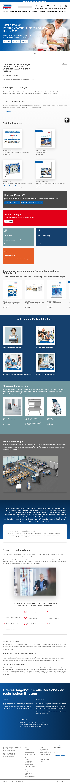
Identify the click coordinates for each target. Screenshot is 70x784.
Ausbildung (13, 11)
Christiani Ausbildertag (45, 754)
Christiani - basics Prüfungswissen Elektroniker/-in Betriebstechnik (11, 303)
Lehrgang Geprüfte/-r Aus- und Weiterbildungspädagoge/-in (17, 374)
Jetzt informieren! (8, 83)
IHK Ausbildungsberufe (43, 713)
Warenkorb (42, 8)
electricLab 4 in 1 (7, 181)
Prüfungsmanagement (55, 11)
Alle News (64, 63)
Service (66, 11)
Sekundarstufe (17, 710)
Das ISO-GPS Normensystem (14, 101)
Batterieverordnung (29, 764)
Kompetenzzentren (44, 749)
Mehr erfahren (8, 453)
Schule (5, 11)
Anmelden (37, 8)
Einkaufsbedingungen (30, 766)
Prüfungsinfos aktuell (10, 75)
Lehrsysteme (22, 392)
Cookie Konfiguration (29, 762)
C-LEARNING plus (7, 150)
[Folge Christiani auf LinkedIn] (59, 781)
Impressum (27, 759)
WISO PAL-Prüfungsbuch (42, 181)
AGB (26, 750)
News (26, 747)
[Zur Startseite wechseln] (7, 5)
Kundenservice (7, 199)
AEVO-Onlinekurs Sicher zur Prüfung (12, 347)
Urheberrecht (28, 769)
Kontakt (26, 771)
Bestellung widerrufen (30, 776)
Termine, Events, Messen (45, 752)
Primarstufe (9, 710)
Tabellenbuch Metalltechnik (42, 150)
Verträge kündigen (29, 761)
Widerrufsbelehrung (29, 752)
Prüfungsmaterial (24, 11)
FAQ (26, 774)
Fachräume (42, 11)
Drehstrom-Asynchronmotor (10, 419)
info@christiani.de (10, 756)
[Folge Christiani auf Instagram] (66, 781)
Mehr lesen (7, 243)
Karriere (65, 8)
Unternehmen (60, 8)
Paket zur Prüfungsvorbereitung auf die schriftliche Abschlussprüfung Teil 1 (34, 303)
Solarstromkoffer (51, 419)
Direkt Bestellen (28, 773)
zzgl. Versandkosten (57, 750)
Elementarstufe (20, 708)
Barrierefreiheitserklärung (30, 768)
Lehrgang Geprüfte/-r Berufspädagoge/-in (46, 374)
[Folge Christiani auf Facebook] (57, 781)
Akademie (34, 11)
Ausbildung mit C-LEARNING (15, 88)
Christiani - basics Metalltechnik (54, 302)
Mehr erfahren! (8, 97)
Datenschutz (28, 757)
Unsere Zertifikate (60, 755)
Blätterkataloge (48, 8)
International (54, 8)
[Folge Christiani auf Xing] (64, 781)
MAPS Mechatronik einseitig (32, 419)
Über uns (42, 757)
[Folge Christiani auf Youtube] (62, 781)
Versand (27, 749)
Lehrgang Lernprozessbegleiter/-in (44, 347)
